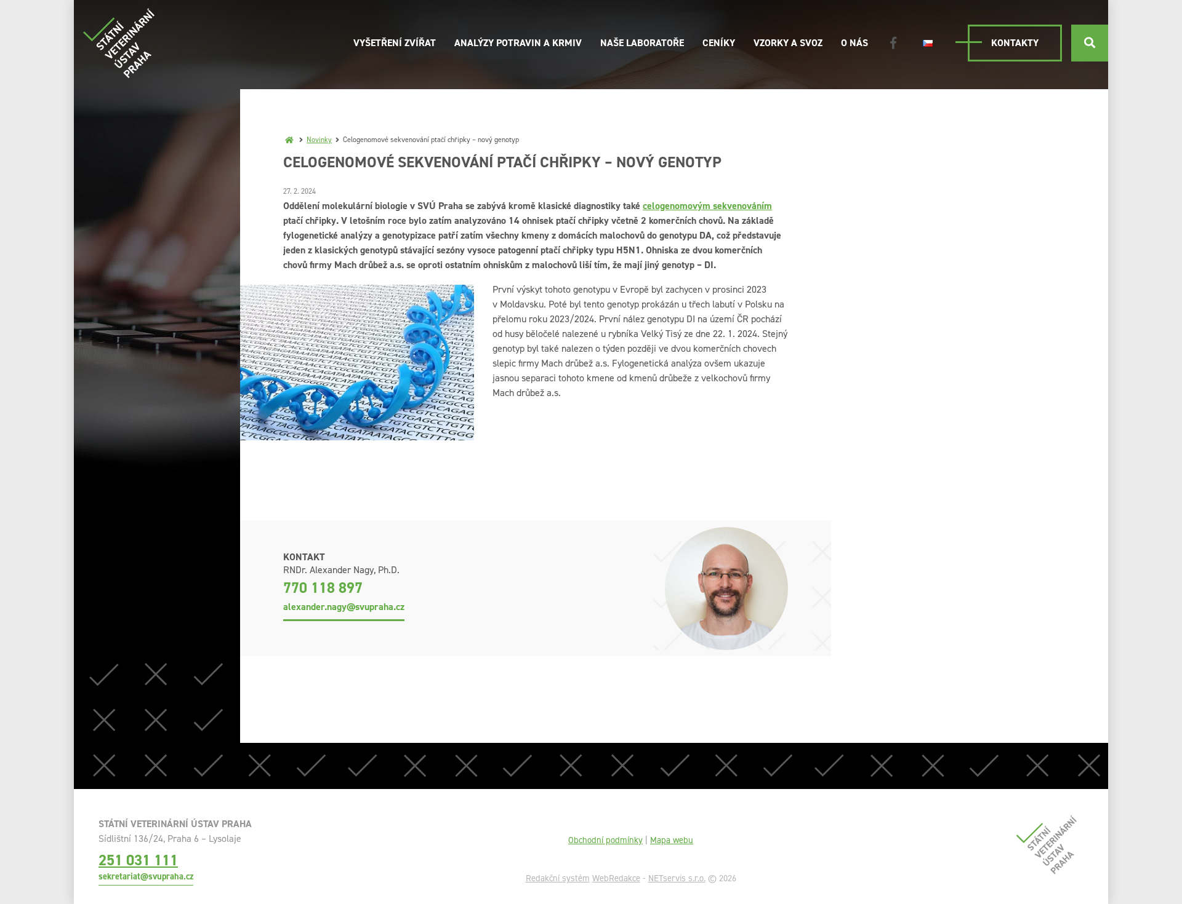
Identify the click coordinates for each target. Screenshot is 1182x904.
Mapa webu (671, 840)
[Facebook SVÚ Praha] (893, 43)
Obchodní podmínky (605, 840)
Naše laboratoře (642, 42)
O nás (854, 42)
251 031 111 (138, 860)
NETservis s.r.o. (677, 878)
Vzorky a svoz (788, 42)
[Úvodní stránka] (119, 43)
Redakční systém (558, 878)
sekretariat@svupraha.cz (145, 876)
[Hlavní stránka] (289, 140)
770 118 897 (323, 588)
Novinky (319, 140)
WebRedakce (616, 878)
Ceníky (718, 42)
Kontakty (1015, 42)
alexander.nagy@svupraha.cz (343, 606)
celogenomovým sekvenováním (707, 205)
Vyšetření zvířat (394, 42)
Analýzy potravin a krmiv (518, 42)
